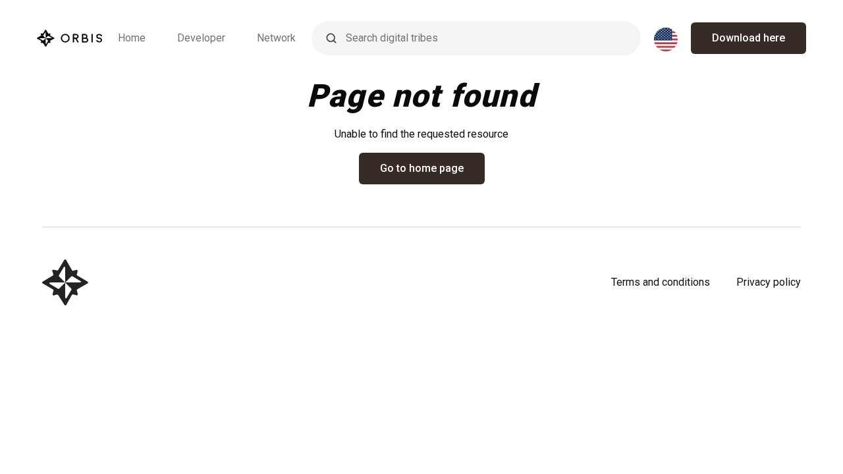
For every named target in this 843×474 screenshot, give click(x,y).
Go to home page (422, 168)
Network (276, 38)
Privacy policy (768, 282)
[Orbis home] (69, 38)
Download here (748, 38)
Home (132, 38)
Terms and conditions (660, 282)
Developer (201, 38)
